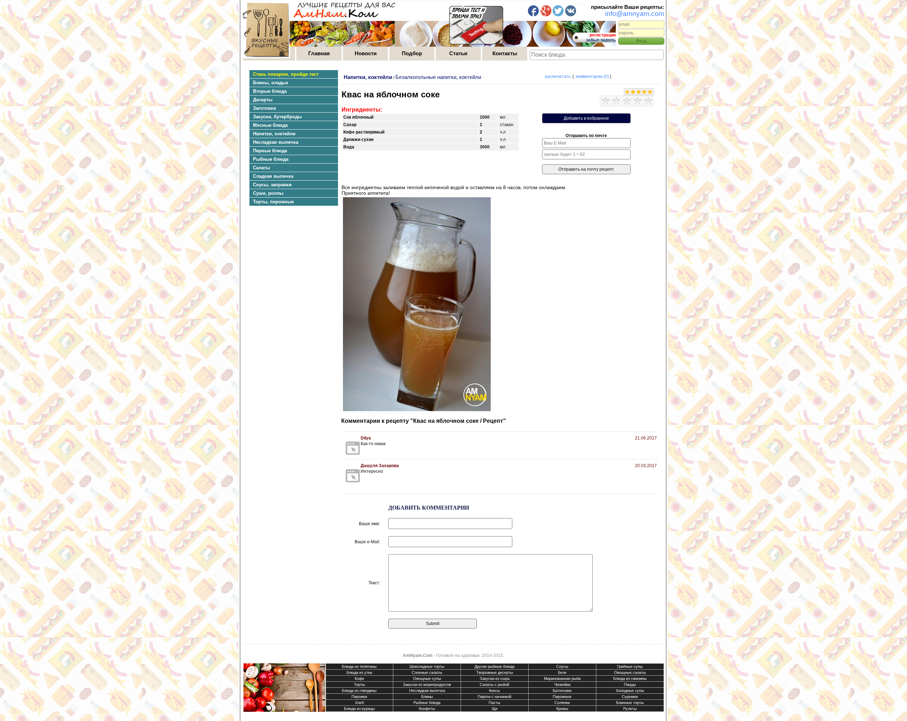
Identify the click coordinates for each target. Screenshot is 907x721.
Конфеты (427, 708)
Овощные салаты (630, 672)
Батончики (562, 690)
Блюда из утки (359, 672)
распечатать (557, 76)
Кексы (494, 690)
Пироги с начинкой (494, 696)
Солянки (562, 702)
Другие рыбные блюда (494, 666)
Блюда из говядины (359, 690)
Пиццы (630, 684)
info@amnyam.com (634, 13)
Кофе (359, 678)
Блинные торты (630, 702)
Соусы (562, 666)
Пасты (494, 702)
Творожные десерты (494, 672)
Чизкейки (562, 684)
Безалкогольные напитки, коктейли (438, 77)
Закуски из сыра (494, 678)
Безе (562, 672)
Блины (427, 696)
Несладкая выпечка (427, 690)
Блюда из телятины (359, 666)
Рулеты (630, 708)
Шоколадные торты (427, 666)
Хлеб (359, 702)
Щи (494, 708)
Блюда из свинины (630, 678)
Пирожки (359, 696)
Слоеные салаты (427, 672)
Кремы (562, 708)
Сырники (630, 696)
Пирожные (562, 696)
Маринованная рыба (562, 678)
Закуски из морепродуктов (427, 684)
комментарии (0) (592, 76)
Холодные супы (630, 690)
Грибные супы (630, 666)
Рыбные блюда (426, 702)
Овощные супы (427, 678)
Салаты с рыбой (494, 684)
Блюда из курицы (359, 708)
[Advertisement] (290, 274)
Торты (359, 684)
